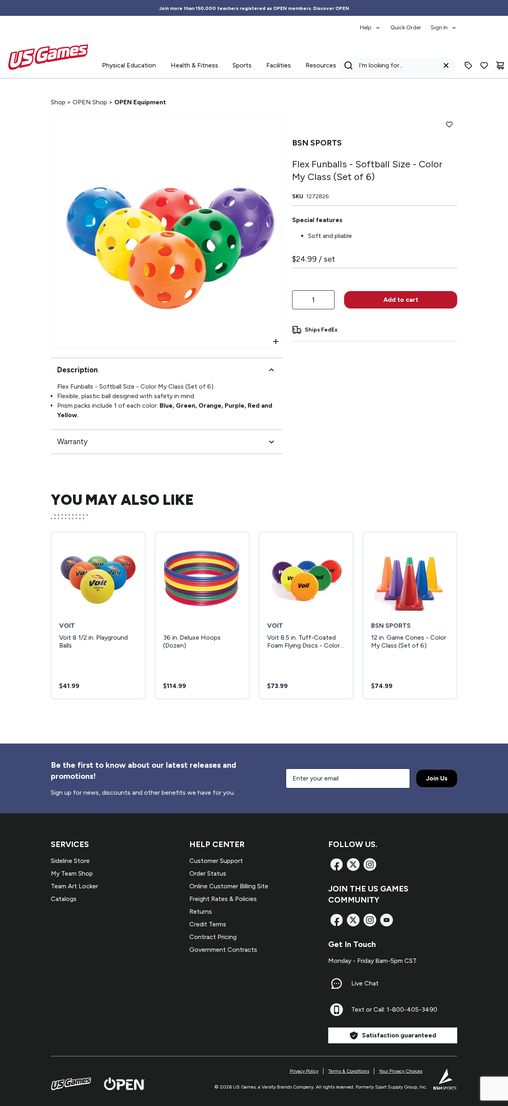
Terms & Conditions (348, 1071)
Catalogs (64, 899)
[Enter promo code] (468, 65)
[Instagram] (370, 864)
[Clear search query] (446, 65)
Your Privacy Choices (400, 1071)
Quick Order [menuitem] (406, 27)
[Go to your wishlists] (484, 65)
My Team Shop (72, 873)
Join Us (437, 778)
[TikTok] (386, 920)
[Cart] (500, 65)
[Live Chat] (336, 983)
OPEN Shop (90, 102)
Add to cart (400, 299)
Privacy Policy (304, 1071)
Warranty (72, 441)
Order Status (207, 873)
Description (77, 369)
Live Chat (365, 983)
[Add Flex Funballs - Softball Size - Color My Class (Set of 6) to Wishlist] (449, 124)
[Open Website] (124, 1083)
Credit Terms (207, 924)
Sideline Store (70, 860)
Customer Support (216, 860)
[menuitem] (370, 24)
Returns (200, 911)
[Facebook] (336, 864)
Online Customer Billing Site (228, 886)
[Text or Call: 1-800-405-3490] (336, 1009)
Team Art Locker (74, 886)
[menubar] (408, 24)
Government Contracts (223, 949)
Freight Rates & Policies (223, 899)
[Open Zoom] (276, 341)
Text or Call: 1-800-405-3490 (394, 1009)
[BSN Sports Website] (445, 1079)
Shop (58, 102)
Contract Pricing (213, 937)
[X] (353, 864)
